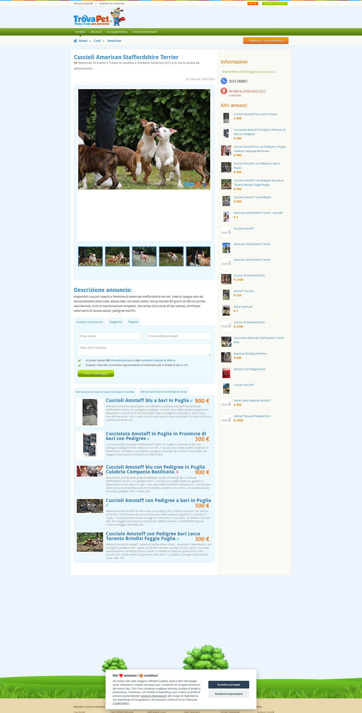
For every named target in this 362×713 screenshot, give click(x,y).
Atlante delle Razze (145, 32)
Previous (79, 261)
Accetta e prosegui (228, 684)
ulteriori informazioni (153, 695)
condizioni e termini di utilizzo (158, 360)
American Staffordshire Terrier (252, 244)
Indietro (82, 155)
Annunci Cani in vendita (89, 706)
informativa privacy (121, 360)
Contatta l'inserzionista (89, 321)
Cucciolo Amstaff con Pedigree (252, 197)
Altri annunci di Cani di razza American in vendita (105, 391)
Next (210, 261)
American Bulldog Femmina (250, 353)
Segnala (133, 321)
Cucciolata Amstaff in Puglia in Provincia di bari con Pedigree (156, 436)
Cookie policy (121, 703)
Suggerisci (116, 321)
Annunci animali (83, 3)
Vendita (80, 32)
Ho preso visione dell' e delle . (131, 360)
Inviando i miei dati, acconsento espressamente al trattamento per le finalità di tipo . (137, 365)
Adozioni (96, 32)
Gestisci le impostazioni (229, 693)
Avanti (206, 155)
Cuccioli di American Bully (249, 275)
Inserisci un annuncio (111, 3)
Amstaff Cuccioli (244, 291)
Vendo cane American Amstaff (252, 400)
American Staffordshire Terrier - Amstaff (258, 213)
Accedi (252, 3)
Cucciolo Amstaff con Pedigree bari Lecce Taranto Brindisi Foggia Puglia (153, 536)
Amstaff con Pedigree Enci (250, 369)
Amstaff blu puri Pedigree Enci (252, 416)
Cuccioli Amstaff (244, 228)
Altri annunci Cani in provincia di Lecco (164, 391)
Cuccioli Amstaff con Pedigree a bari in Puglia (158, 500)
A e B (184, 365)
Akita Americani (243, 306)
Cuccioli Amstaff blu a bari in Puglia (148, 400)
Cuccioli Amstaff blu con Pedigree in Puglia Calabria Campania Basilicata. (155, 469)
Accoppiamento (117, 32)
